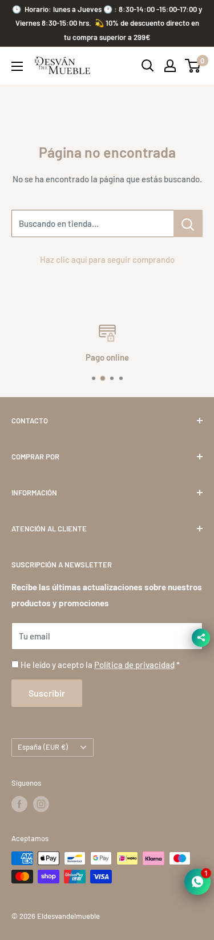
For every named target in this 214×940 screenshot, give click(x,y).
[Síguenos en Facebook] (19, 804)
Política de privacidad (134, 664)
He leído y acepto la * (100, 664)
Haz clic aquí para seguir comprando (107, 259)
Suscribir (47, 692)
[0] (193, 66)
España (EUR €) (43, 746)
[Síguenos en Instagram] (41, 804)
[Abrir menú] (17, 66)
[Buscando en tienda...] (188, 223)
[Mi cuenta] (170, 65)
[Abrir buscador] (148, 65)
